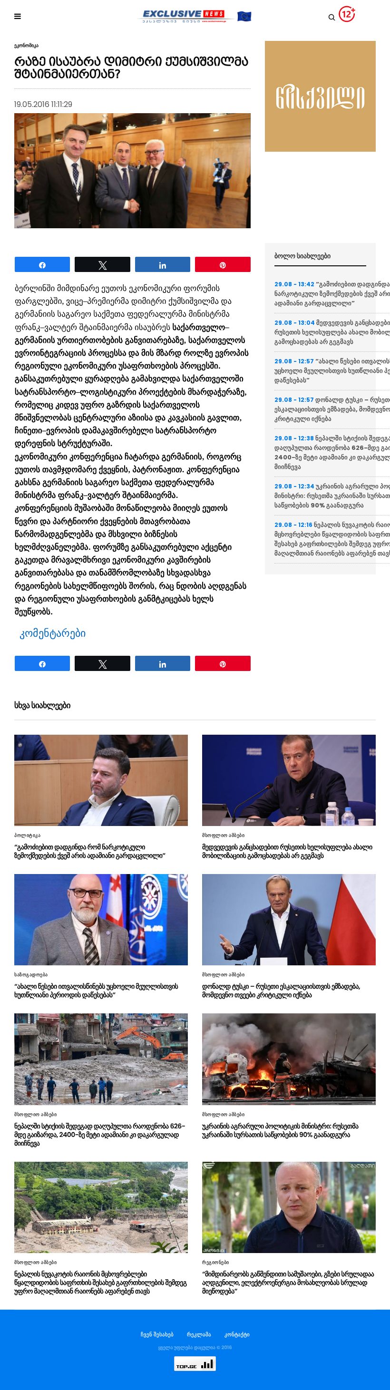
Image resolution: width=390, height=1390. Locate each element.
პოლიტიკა (27, 835)
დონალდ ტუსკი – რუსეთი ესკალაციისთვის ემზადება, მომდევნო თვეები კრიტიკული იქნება (281, 991)
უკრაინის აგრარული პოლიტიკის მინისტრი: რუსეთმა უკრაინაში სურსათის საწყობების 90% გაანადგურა (280, 1130)
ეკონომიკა (26, 45)
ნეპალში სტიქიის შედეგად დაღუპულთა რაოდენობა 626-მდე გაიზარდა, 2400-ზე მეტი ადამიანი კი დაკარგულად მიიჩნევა (99, 1134)
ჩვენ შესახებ (157, 1334)
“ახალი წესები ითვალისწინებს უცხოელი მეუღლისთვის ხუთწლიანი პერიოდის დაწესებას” (96, 991)
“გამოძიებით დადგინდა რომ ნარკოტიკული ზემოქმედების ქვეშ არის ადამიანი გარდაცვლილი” (90, 851)
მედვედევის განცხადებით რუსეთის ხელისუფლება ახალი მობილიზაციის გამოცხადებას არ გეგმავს (287, 851)
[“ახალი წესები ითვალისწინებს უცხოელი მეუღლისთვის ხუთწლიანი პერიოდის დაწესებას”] (101, 919)
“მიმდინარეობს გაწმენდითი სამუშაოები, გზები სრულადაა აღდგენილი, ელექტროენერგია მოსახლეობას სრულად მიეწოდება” (288, 1282)
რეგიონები (215, 1262)
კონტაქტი (237, 1334)
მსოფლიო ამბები (223, 835)
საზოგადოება (31, 974)
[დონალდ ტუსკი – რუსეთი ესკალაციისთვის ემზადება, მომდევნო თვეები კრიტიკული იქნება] (289, 919)
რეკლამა (199, 1334)
